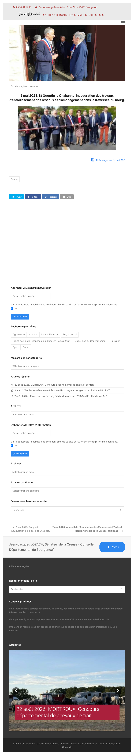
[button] (123, 22)
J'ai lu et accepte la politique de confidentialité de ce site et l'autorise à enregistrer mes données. (64, 304)
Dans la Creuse (30, 86)
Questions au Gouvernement (90, 340)
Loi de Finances (49, 334)
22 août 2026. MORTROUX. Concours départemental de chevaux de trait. (54, 384)
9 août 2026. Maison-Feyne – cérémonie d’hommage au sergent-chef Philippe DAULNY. (62, 390)
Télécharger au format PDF (110, 160)
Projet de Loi (70, 334)
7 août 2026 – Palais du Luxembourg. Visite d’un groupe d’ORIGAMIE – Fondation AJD (60, 396)
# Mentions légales (19, 566)
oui (15, 308)
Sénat (26, 347)
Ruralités (115, 340)
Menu (115, 547)
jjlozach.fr (67, 747)
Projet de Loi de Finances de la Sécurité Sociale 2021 (41, 340)
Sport (16, 347)
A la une (18, 86)
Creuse (14, 179)
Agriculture (19, 334)
